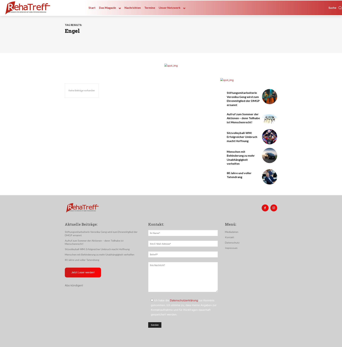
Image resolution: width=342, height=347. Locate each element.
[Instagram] (273, 207)
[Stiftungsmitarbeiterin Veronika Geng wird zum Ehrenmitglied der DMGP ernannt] (269, 96)
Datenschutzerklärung (184, 300)
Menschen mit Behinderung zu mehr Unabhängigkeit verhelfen (99, 254)
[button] (335, 8)
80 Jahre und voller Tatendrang (82, 259)
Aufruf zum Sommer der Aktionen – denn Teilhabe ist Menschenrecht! (243, 118)
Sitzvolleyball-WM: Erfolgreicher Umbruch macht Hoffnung (242, 137)
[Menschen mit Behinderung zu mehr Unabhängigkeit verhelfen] (269, 155)
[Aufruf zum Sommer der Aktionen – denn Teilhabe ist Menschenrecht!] (269, 118)
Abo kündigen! (74, 285)
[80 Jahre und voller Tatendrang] (269, 176)
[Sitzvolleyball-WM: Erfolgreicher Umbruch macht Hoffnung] (269, 136)
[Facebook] (265, 207)
